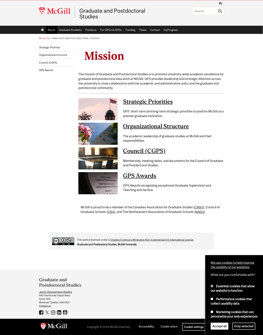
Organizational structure (53, 55)
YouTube (65, 312)
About (51, 29)
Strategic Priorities (49, 47)
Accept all (219, 326)
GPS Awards (46, 70)
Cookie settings (194, 326)
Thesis (142, 29)
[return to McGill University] (53, 327)
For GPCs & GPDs (111, 29)
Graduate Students (70, 29)
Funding (130, 29)
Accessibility (146, 326)
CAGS (198, 207)
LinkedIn (59, 312)
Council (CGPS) (48, 62)
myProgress (171, 29)
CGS (111, 212)
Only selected (244, 326)
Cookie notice (169, 326)
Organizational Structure (156, 126)
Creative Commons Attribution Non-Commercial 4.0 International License (151, 239)
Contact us (45, 305)
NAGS (199, 212)
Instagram (53, 312)
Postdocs (90, 29)
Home (42, 30)
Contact (155, 29)
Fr (220, 3)
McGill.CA (44, 38)
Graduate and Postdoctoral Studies (112, 13)
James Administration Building (55, 292)
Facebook (41, 312)
